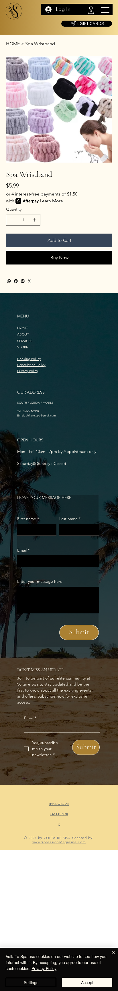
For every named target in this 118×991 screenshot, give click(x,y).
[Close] (110, 956)
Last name (69, 518)
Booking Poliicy (29, 359)
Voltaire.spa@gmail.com (41, 415)
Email (30, 717)
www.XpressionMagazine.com (59, 842)
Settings (31, 982)
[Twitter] (29, 281)
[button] (91, 10)
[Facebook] (16, 281)
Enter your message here (39, 581)
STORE (22, 347)
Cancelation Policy (31, 365)
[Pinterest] (22, 281)
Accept (87, 982)
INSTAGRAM (59, 804)
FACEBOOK (59, 814)
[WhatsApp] (9, 281)
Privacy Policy (27, 371)
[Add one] (34, 220)
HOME (22, 327)
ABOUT (23, 334)
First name (28, 518)
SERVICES (24, 341)
